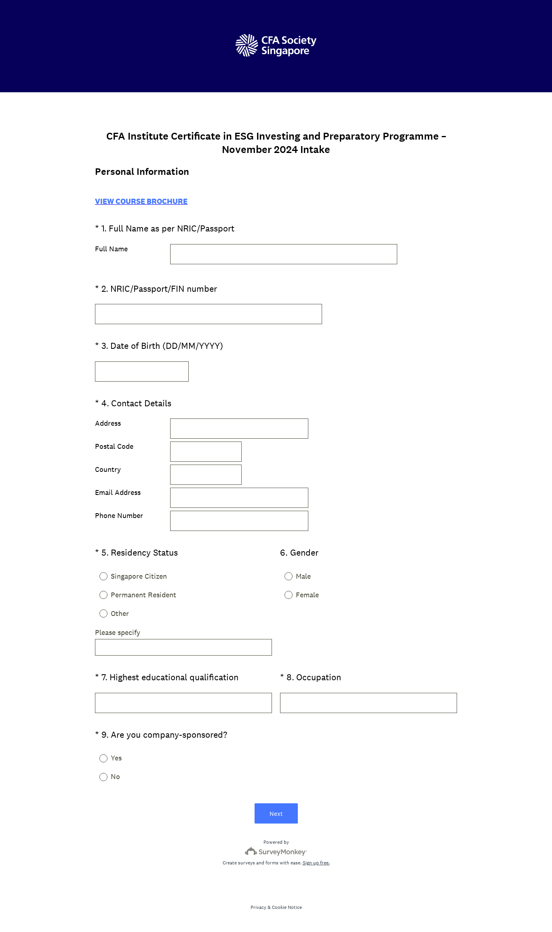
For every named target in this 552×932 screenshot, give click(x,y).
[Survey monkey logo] (276, 851)
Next (276, 813)
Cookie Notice (287, 907)
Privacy (258, 907)
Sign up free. (316, 863)
